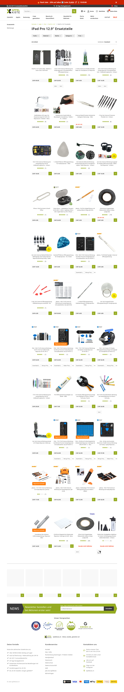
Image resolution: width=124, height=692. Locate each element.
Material (45, 36)
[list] (62, 583)
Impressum (48, 660)
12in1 (60, 86)
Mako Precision (68, 365)
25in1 (55, 86)
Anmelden (109, 608)
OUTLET (107, 17)
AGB (46, 668)
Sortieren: (101, 42)
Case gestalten (36, 17)
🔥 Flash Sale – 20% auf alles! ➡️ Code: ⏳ (61, 2)
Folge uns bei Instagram (90, 666)
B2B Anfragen (49, 673)
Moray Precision (89, 272)
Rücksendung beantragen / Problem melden (59, 655)
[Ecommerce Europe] (47, 625)
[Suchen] (74, 11)
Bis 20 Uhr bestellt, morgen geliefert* (21, 671)
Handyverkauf (49, 657)
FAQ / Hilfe (48, 652)
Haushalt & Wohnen (67, 17)
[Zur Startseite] (13, 11)
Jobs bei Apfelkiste (50, 671)
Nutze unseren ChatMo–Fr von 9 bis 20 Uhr (93, 650)
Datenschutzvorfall (51, 665)
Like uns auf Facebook (90, 661)
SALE (115, 17)
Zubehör (10, 17)
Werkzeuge (10, 28)
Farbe (35, 36)
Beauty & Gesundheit (50, 17)
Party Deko (82, 17)
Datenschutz (49, 663)
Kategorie (69, 36)
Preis (79, 36)
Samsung (26, 17)
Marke (57, 36)
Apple (18, 17)
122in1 (99, 86)
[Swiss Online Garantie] (36, 625)
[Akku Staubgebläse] (99, 552)
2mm (77, 552)
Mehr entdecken (94, 17)
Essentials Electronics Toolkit (80, 272)
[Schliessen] (116, 2)
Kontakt (47, 649)
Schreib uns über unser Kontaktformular (93, 656)
